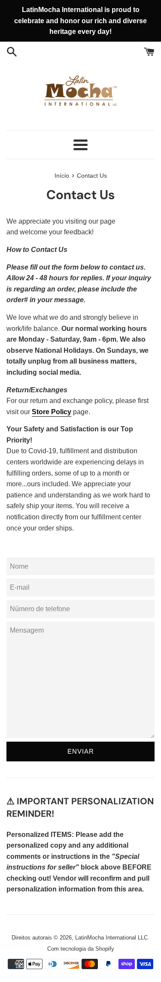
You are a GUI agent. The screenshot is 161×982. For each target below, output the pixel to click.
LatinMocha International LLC (111, 937)
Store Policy (51, 411)
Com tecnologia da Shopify (80, 949)
